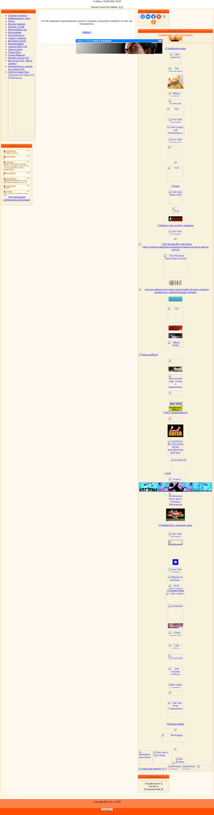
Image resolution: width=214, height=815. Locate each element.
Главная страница (17, 15)
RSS (121, 7)
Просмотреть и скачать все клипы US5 (20, 67)
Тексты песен (15, 49)
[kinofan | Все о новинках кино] (175, 525)
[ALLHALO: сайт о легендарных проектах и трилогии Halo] (204, 768)
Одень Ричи (14, 52)
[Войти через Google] (164, 16)
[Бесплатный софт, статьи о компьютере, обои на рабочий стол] (175, 387)
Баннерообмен (16, 43)
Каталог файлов (16, 24)
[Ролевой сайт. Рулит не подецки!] (175, 564)
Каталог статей (16, 26)
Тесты (11, 21)
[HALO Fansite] (175, 395)
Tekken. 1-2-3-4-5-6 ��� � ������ (94, 41)
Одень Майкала (16, 55)
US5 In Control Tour (18, 72)
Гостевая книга (16, 35)
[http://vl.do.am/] (175, 436)
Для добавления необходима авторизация (16, 198)
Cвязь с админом (17, 38)
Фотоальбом (14, 32)
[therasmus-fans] (182, 763)
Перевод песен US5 (18, 57)
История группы (17, 41)
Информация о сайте (19, 18)
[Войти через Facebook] (153, 16)
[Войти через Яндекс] (158, 16)
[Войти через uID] (142, 16)
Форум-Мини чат (17, 29)
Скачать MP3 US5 (17, 46)
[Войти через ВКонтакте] (148, 16)
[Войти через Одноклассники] (153, 22)
